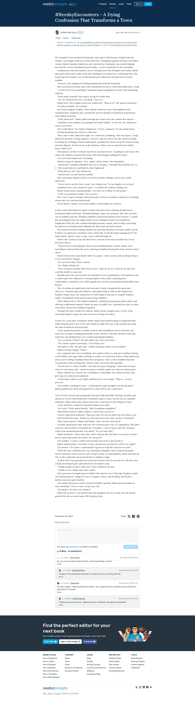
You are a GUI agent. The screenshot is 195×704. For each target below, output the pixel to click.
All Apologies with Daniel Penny (124, 45)
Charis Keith (74, 583)
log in (76, 547)
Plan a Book (114, 664)
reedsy (55, 4)
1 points (66, 558)
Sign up (139, 4)
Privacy (57, 693)
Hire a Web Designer (51, 677)
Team (67, 661)
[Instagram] (140, 687)
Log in (148, 4)
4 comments (134, 32)
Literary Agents (137, 664)
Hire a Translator (50, 674)
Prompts (103, 4)
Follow (80, 32)
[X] (136, 687)
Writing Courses (93, 664)
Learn (121, 4)
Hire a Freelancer (50, 658)
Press (67, 664)
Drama (58, 38)
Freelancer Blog (93, 674)
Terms (50, 693)
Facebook (88, 641)
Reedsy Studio (115, 658)
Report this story (62, 522)
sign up (68, 547)
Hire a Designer (49, 664)
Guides (90, 661)
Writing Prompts (138, 661)
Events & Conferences (96, 668)
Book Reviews (137, 658)
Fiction (65, 38)
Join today (49, 641)
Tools (129, 4)
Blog (89, 658)
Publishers (135, 668)
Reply (59, 564)
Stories (112, 4)
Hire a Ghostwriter (50, 671)
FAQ (44, 693)
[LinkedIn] (143, 687)
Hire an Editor (48, 661)
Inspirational (75, 38)
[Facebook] (147, 687)
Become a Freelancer (74, 668)
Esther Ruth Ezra (78, 570)
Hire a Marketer (49, 668)
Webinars (91, 671)
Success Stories (71, 671)
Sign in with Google (69, 641)
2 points (68, 599)
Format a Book (115, 668)
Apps (71, 4)
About (67, 658)
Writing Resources (116, 671)
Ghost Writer (75, 558)
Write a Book (114, 661)
